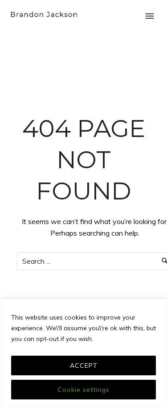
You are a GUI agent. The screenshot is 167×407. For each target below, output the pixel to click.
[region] (83, 353)
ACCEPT (84, 365)
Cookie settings (83, 390)
